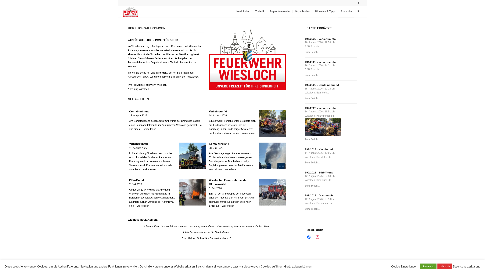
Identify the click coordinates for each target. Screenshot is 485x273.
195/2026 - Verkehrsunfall (321, 38)
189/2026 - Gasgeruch (319, 195)
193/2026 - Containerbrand (322, 84)
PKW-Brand (136, 180)
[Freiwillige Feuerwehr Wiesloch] (130, 11)
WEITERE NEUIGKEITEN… (143, 219)
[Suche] (358, 11)
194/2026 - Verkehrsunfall (321, 62)
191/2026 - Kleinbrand (319, 149)
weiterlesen (150, 129)
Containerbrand (139, 111)
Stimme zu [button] (428, 266)
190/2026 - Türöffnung (319, 172)
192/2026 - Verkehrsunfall (321, 108)
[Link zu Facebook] (359, 3)
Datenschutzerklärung (466, 266)
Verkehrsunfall (218, 111)
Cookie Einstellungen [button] (404, 266)
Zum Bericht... (313, 52)
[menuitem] (243, 11)
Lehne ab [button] (445, 266)
